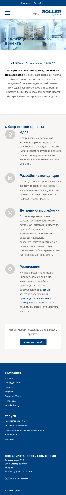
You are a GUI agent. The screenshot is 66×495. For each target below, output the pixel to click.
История (9, 377)
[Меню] (9, 12)
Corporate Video (13, 396)
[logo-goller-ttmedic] (43, 13)
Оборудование (12, 382)
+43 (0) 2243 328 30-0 (21, 471)
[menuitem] (25, 3)
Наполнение (11, 434)
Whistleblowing (12, 405)
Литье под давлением (16, 425)
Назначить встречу (19, 478)
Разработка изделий (15, 420)
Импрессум (10, 400)
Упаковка (9, 439)
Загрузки (9, 391)
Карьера (9, 386)
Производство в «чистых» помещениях (24, 429)
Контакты (25, 3)
